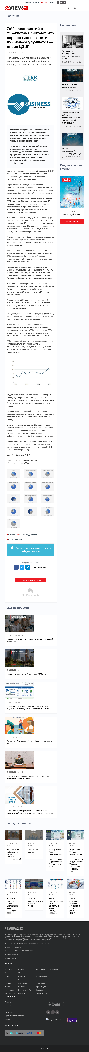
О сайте (8, 1005)
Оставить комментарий (30, 580)
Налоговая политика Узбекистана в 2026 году (26, 674)
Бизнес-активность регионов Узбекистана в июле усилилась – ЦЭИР (75, 906)
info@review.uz (12, 954)
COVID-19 (54, 969)
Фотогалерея (41, 990)
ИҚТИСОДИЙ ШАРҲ (71, 215)
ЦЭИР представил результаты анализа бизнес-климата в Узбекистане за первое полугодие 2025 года (30, 812)
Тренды (8, 973)
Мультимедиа (41, 987)
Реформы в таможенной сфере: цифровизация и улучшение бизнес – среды (28, 777)
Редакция (8, 1012)
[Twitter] (64, 2)
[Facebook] (58, 2)
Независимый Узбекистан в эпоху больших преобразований (13, 854)
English (51, 2)
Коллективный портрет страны (34, 852)
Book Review (40, 983)
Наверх (45, 1048)
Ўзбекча (28, 2)
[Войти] (75, 8)
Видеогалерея (41, 993)
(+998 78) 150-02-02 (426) (23, 951)
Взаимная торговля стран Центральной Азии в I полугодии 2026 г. (12, 906)
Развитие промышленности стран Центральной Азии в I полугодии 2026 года (55, 906)
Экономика (22, 983)
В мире (21, 969)
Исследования (41, 980)
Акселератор (10, 993)
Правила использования (14, 1016)
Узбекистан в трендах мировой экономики (71, 85)
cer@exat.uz (11, 958)
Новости (21, 980)
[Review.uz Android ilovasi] (55, 1004)
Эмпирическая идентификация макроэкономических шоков (71, 55)
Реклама (8, 1009)
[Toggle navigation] (81, 7)
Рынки (7, 976)
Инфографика (41, 976)
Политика (21, 987)
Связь (7, 1019)
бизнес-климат (15, 539)
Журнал (21, 973)
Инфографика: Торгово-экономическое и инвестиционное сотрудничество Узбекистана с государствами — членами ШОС (75, 860)
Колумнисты (9, 990)
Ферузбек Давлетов (28, 535)
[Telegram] (61, 2)
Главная (8, 1002)
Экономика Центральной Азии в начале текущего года (71, 151)
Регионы (21, 976)
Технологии (40, 969)
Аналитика (9, 969)
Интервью (9, 980)
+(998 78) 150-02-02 (14, 947)
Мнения (8, 983)
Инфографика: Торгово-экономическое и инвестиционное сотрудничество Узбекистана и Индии (55, 858)
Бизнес (11, 535)
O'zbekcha (36, 2)
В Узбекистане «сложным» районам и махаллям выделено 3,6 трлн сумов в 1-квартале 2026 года (28, 708)
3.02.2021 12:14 (14, 52)
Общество (22, 993)
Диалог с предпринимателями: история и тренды (34, 902)
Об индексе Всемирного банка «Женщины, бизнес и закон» (29, 742)
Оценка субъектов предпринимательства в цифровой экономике (30, 640)
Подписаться (72, 221)
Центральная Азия (25, 990)
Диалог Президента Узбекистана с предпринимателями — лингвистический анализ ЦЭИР (72, 118)
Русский (44, 2)
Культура (39, 973)
